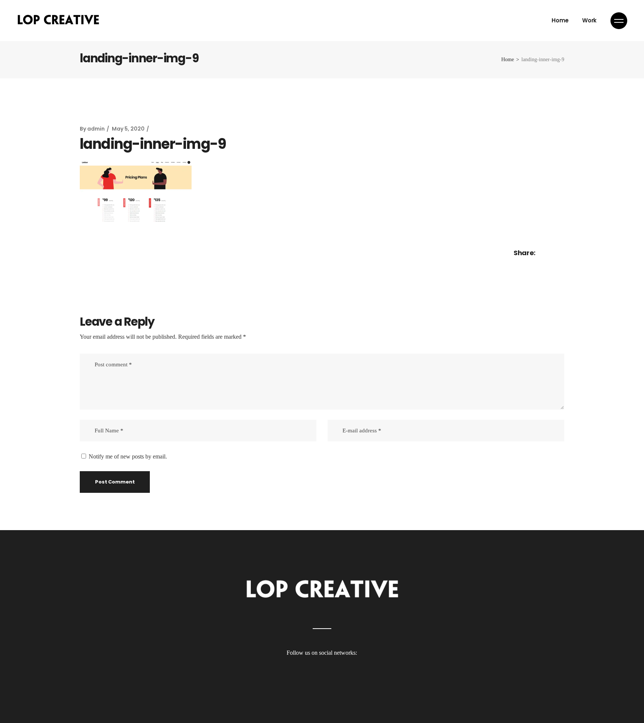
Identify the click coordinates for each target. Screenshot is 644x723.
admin (96, 128)
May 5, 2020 (128, 128)
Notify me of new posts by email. (128, 456)
